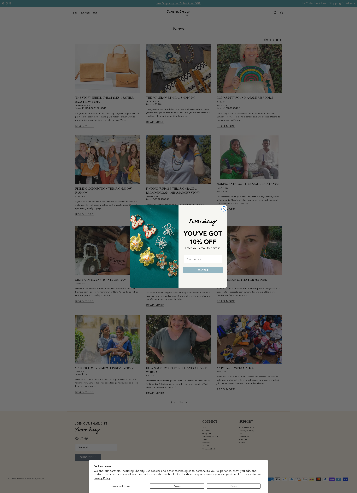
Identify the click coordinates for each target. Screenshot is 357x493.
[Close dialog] (223, 208)
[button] (203, 270)
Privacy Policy (102, 478)
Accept (177, 486)
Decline (233, 486)
